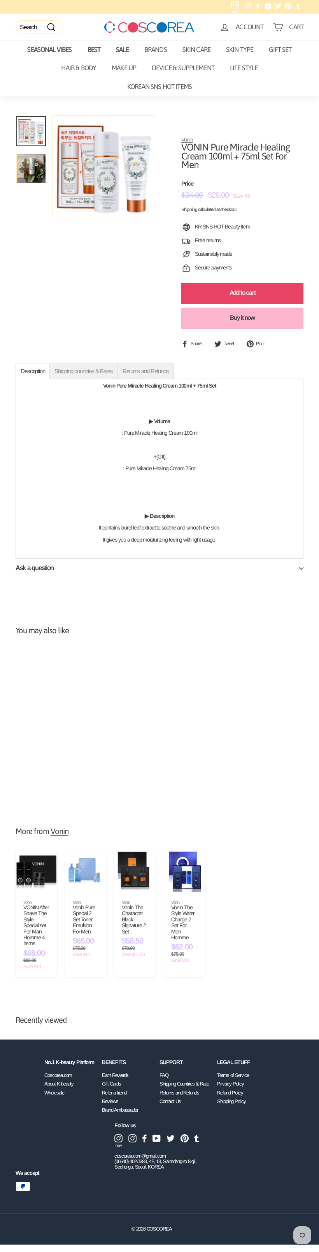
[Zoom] (104, 167)
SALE (122, 49)
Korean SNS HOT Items (159, 86)
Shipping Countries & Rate (184, 1084)
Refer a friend (114, 1093)
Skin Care (196, 49)
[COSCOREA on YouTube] (156, 1138)
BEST (94, 49)
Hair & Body (78, 68)
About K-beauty (59, 1084)
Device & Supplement (183, 68)
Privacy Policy (230, 1084)
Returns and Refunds (179, 1093)
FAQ (164, 1075)
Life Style (244, 68)
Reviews (110, 1101)
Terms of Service (233, 1075)
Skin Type (239, 49)
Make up (124, 68)
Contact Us (170, 1101)
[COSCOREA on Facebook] (144, 1138)
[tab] (33, 371)
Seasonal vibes (49, 49)
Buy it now (242, 317)
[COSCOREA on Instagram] (132, 1138)
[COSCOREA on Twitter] (171, 1138)
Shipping (189, 209)
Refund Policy (230, 1093)
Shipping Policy (231, 1101)
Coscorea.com (58, 1075)
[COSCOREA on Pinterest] (185, 1138)
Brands (155, 49)
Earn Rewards (115, 1075)
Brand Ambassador (120, 1110)
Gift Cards (111, 1084)
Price (187, 184)
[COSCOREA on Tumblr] (197, 1138)
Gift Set (280, 49)
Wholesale (54, 1093)
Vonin (187, 139)
